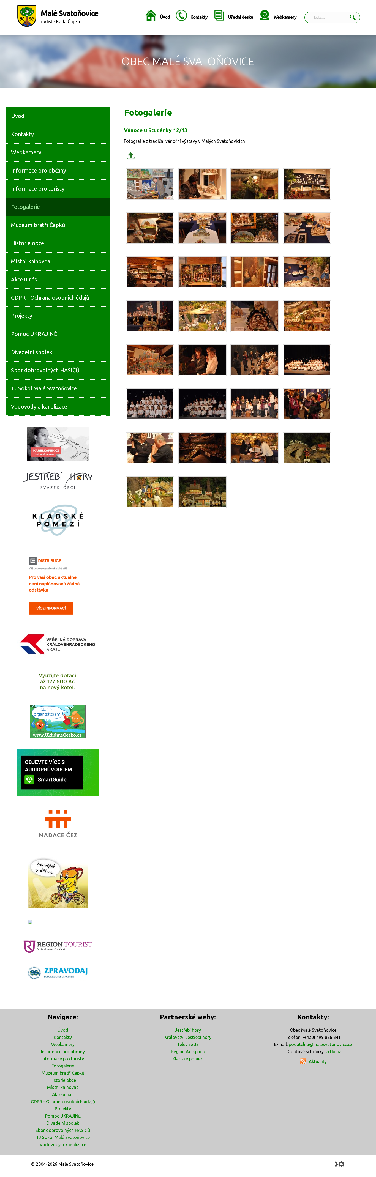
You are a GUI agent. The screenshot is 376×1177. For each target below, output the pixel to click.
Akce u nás (62, 1094)
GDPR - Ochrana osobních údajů (63, 1101)
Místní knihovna (63, 1087)
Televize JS (188, 1044)
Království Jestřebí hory (187, 1037)
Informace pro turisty (63, 1058)
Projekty (63, 1108)
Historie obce (63, 1080)
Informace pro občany (63, 1051)
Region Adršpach (188, 1051)
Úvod (165, 17)
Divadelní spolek (63, 1123)
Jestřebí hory (188, 1030)
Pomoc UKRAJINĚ (63, 1115)
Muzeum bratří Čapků (63, 1073)
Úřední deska (240, 17)
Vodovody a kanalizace (63, 1144)
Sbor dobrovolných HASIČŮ (63, 1130)
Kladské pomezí (188, 1058)
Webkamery (285, 17)
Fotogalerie (62, 1065)
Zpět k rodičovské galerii (131, 155)
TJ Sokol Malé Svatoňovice (63, 1137)
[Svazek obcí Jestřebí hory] (58, 480)
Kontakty (199, 17)
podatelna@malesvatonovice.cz (320, 1044)
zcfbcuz (333, 1051)
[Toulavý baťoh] (58, 881)
